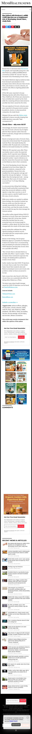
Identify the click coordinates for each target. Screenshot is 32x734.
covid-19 (4, 309)
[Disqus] (16, 430)
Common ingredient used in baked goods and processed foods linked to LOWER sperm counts (19, 553)
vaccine (4, 313)
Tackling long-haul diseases (15, 566)
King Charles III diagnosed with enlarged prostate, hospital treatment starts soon (18, 633)
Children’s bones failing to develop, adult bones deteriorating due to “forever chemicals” (17, 641)
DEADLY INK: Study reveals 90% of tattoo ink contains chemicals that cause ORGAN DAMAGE (19, 598)
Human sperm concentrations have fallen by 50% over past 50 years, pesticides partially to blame (17, 680)
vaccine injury (22, 313)
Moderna (18, 309)
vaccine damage (12, 313)
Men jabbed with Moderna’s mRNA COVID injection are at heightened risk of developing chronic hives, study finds (19, 545)
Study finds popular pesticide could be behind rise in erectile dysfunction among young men (18, 658)
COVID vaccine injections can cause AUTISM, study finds (17, 627)
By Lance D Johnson (18, 594)
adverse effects (16, 305)
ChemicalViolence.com (10, 287)
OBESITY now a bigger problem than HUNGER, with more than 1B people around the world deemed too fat (17, 581)
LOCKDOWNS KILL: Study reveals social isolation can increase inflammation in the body (19, 614)
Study (18, 311)
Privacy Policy (13, 721)
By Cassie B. (16, 576)
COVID (24, 307)
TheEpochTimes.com (8, 294)
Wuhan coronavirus (16, 315)
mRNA (23, 309)
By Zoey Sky (16, 555)
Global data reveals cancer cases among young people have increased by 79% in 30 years (18, 560)
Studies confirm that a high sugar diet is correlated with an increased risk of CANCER (18, 672)
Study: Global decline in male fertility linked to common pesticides (18, 686)
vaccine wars (6, 315)
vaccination (24, 311)
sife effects (12, 311)
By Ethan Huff (16, 548)
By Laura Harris (17, 563)
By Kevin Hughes (17, 636)
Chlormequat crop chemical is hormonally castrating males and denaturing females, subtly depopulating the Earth (19, 590)
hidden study (23, 115)
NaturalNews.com (7, 297)
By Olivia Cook (17, 667)
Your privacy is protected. (9, 341)
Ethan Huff (13, 24)
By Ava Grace (17, 584)
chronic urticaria (16, 307)
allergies (24, 305)
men (13, 309)
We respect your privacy (22, 709)
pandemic (5, 311)
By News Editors (17, 568)
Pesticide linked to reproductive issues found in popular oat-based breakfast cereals (18, 573)
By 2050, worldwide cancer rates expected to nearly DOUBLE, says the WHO (18, 606)
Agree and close (16, 724)
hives (9, 309)
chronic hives (6, 307)
